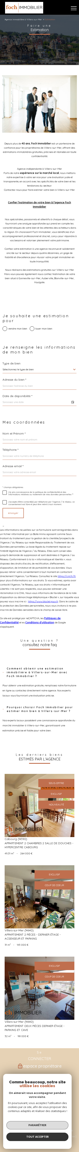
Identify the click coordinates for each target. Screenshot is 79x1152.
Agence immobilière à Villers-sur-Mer (23, 19)
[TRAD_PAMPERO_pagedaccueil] (24, 12)
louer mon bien (43, 328)
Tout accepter (37, 1137)
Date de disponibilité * (17, 396)
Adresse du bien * (14, 379)
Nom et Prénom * (14, 433)
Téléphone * (10, 449)
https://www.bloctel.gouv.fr (43, 601)
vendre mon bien (17, 328)
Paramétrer (37, 1125)
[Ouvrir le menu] (73, 8)
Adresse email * (13, 466)
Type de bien (11, 363)
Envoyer (13, 513)
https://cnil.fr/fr (67, 576)
